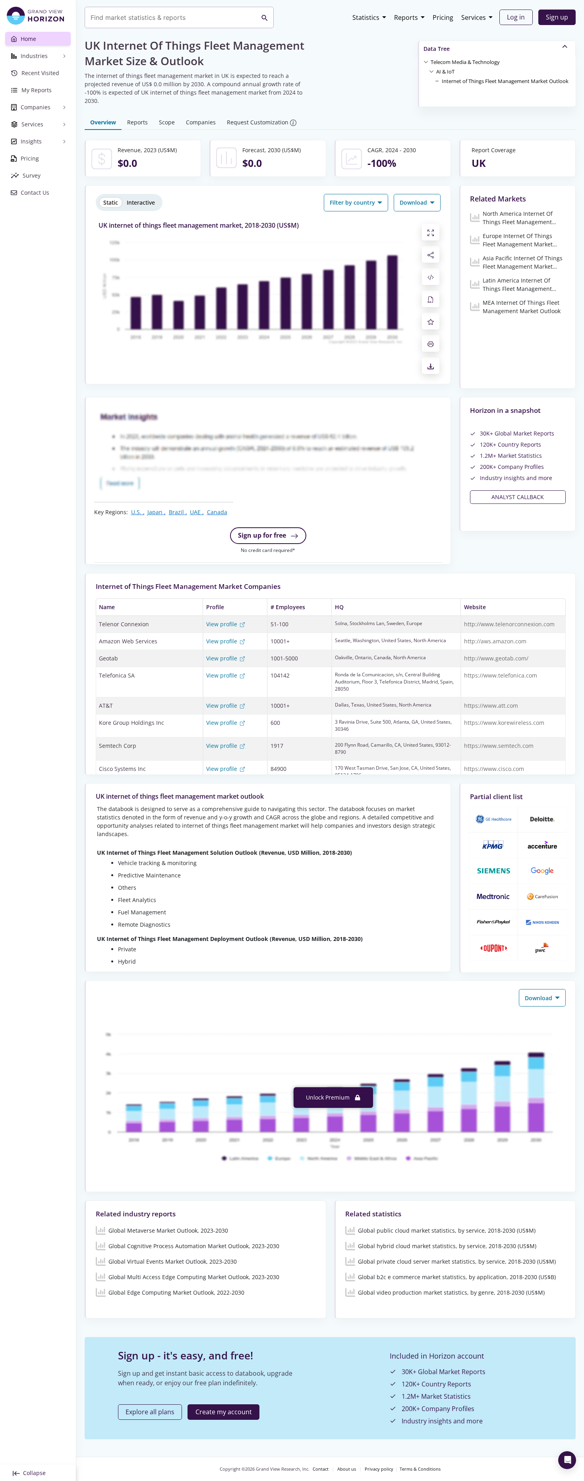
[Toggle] (426, 61)
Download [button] (414, 202)
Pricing (443, 17)
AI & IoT (445, 71)
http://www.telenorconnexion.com (509, 624)
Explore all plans (150, 1411)
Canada (217, 512)
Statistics (365, 17)
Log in (516, 17)
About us (346, 1469)
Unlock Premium (328, 1097)
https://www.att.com (491, 705)
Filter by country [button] (353, 202)
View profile (222, 624)
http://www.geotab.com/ (496, 658)
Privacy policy (379, 1469)
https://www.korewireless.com (504, 722)
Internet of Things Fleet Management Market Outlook (505, 81)
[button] (465, 61)
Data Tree (436, 48)
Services (473, 17)
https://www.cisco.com (494, 768)
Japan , (156, 512)
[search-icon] (264, 17)
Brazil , (178, 512)
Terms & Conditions (420, 1469)
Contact (321, 1469)
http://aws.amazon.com (495, 641)
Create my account (223, 1411)
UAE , (197, 512)
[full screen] (430, 232)
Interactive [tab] (141, 202)
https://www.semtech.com (499, 745)
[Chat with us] (567, 1460)
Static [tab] (110, 202)
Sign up (557, 17)
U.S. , (138, 512)
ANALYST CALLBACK (517, 497)
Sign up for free (263, 535)
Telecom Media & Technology (465, 62)
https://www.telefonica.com (500, 675)
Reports (406, 17)
